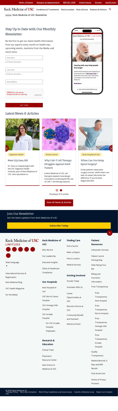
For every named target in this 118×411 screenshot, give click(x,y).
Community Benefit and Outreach (75, 317)
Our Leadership (49, 256)
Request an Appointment (48, 2)
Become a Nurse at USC (75, 308)
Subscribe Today (59, 225)
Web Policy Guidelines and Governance (55, 392)
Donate (98, 2)
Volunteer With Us (75, 287)
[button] (110, 8)
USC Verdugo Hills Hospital (50, 307)
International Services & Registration (16, 275)
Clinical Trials (48, 350)
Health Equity (85, 2)
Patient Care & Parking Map (97, 258)
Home (8, 15)
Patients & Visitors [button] (98, 9)
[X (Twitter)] (14, 249)
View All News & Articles (59, 202)
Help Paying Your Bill (98, 267)
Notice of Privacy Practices (98, 381)
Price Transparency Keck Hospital (101, 297)
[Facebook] (8, 249)
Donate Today (73, 281)
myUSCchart (110, 2)
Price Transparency (99, 286)
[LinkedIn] (26, 249)
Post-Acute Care (98, 373)
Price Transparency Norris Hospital (101, 309)
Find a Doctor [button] (82, 9)
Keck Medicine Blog (14, 282)
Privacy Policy (12, 392)
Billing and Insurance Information (96, 278)
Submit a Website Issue (84, 392)
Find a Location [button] (67, 9)
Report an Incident (104, 392)
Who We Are (47, 250)
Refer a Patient (26, 2)
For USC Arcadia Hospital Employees (53, 327)
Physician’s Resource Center (49, 358)
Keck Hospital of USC (49, 289)
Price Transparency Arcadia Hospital (101, 341)
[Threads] (8, 255)
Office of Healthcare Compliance (50, 270)
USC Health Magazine (15, 288)
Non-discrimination (28, 392)
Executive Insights (50, 262)
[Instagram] (32, 249)
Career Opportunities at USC (74, 297)
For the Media (11, 294)
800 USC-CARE (69, 2)
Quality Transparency (97, 353)
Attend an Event (73, 324)
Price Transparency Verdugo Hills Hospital (101, 324)
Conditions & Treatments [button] (47, 9)
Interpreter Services (100, 250)
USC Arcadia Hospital (47, 316)
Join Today (24, 105)
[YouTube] (20, 249)
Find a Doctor (72, 246)
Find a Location (73, 258)
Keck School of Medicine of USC (49, 367)
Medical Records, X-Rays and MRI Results (99, 364)
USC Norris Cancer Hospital (50, 298)
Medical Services (74, 264)
